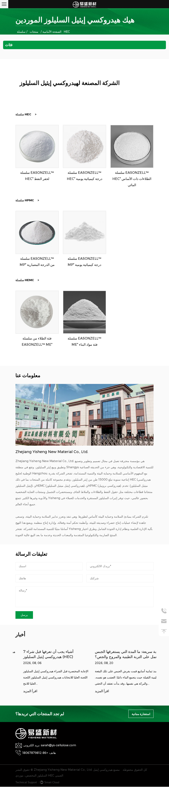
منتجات (34, 32)
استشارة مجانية (141, 714)
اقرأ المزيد (22, 691)
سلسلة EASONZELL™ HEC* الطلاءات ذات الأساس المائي (131, 179)
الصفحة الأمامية (51, 32)
